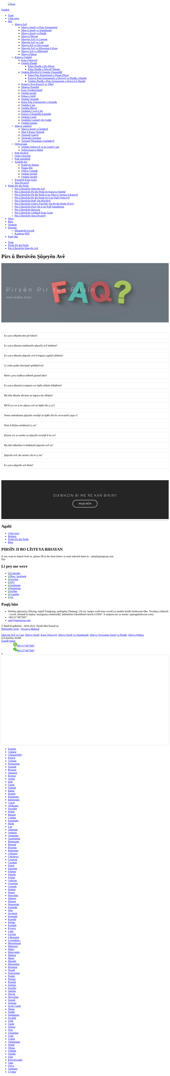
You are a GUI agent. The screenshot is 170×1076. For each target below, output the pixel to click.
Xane (11, 15)
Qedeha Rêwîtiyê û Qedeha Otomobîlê (41, 72)
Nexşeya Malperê (30, 629)
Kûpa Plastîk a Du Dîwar (41, 66)
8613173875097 (26, 645)
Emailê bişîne (8, 640)
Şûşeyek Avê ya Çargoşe (34, 39)
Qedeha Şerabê (29, 173)
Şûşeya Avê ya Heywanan (35, 45)
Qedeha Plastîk (29, 63)
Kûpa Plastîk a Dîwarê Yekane (44, 69)
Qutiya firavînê (22, 155)
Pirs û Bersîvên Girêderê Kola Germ (34, 212)
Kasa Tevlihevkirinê (31, 90)
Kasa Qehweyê (29, 60)
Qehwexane (21, 144)
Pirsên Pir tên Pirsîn (18, 185)
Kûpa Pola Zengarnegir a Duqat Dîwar (48, 75)
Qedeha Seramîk (30, 99)
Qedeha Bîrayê (29, 108)
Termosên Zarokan (31, 138)
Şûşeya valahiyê (23, 126)
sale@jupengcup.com (19, 620)
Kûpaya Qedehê (23, 57)
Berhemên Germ (10, 629)
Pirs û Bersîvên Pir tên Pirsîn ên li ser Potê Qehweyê (42, 197)
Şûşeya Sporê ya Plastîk (33, 33)
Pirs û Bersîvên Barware (27, 209)
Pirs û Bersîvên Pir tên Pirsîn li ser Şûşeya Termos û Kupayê (46, 194)
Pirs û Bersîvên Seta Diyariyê (30, 215)
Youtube (12, 224)
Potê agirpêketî (22, 158)
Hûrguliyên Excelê (24, 230)
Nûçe (11, 218)
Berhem (12, 536)
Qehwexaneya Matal (32, 149)
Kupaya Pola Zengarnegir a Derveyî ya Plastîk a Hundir (57, 78)
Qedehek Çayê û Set (32, 111)
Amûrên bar (21, 161)
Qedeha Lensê (28, 117)
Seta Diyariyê (22, 182)
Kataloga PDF (22, 233)
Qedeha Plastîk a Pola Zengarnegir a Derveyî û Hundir (56, 81)
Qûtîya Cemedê (29, 170)
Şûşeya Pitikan (29, 54)
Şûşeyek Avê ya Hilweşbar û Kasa (39, 48)
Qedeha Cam (28, 105)
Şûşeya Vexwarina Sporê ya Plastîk (108, 635)
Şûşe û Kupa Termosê (32, 132)
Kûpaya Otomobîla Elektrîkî (36, 114)
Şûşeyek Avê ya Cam (32, 42)
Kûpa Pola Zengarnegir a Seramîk (39, 102)
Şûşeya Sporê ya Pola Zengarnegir (39, 27)
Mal (10, 21)
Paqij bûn (13, 236)
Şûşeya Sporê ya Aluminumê (36, 30)
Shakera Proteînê (30, 87)
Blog (10, 221)
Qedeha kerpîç (29, 93)
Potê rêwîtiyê (21, 152)
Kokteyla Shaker (30, 164)
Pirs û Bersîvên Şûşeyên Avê (30, 188)
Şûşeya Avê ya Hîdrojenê (34, 51)
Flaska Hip (27, 167)
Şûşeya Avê (21, 24)
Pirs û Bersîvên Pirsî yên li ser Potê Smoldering (39, 206)
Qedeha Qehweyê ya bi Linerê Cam (40, 147)
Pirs (3, 559)
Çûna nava (13, 18)
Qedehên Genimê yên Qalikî (36, 120)
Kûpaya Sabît (28, 96)
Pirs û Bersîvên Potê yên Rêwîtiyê (32, 200)
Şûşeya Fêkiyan (29, 36)
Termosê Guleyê (30, 135)
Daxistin (12, 227)
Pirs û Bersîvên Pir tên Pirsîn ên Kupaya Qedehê (40, 191)
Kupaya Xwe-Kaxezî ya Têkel (37, 84)
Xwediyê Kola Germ (26, 179)
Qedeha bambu (29, 123)
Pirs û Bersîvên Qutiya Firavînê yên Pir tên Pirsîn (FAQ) (44, 203)
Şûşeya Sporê (32, 635)
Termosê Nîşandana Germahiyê (37, 141)
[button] (85, 503)
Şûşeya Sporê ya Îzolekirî (34, 129)
